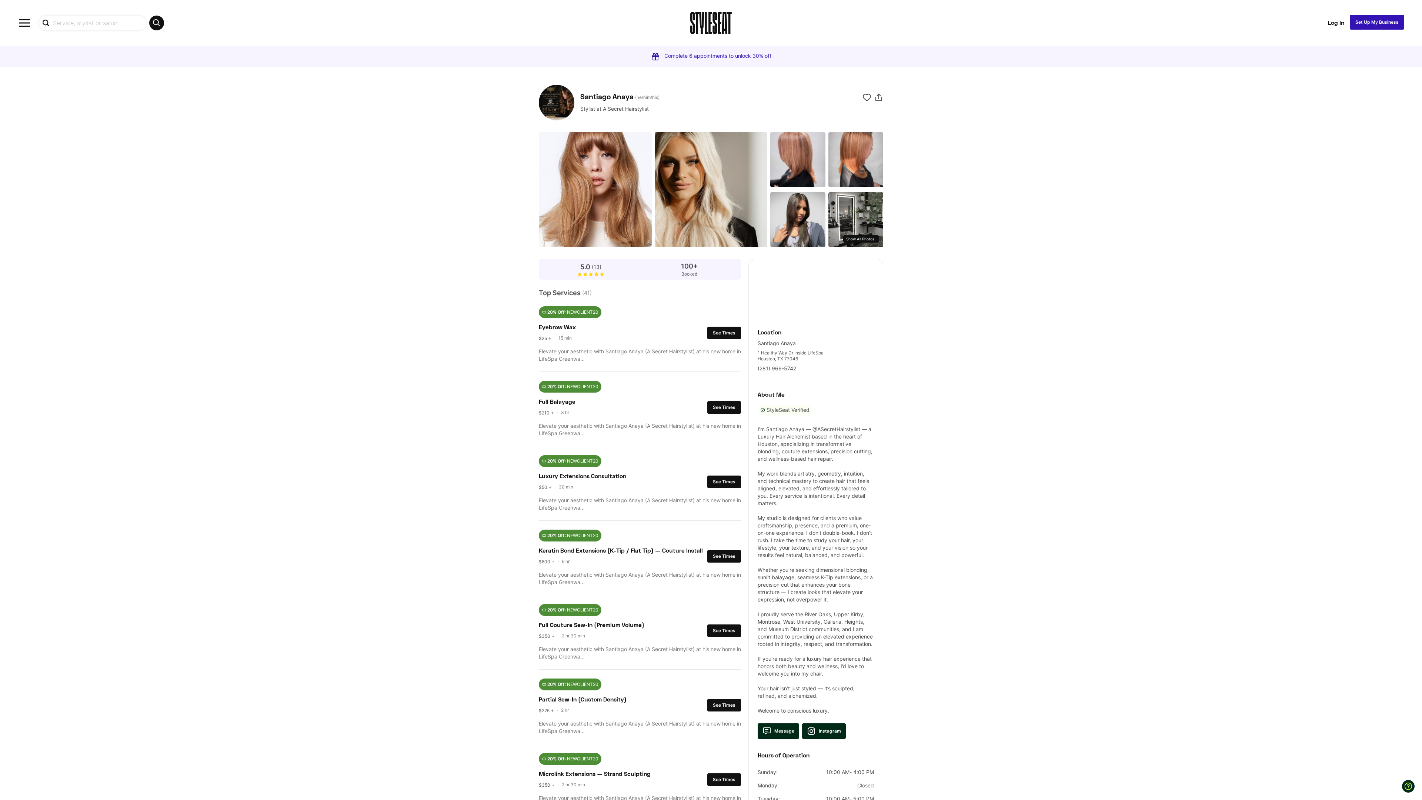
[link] (816, 289)
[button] (878, 97)
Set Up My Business (1377, 22)
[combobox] (101, 23)
